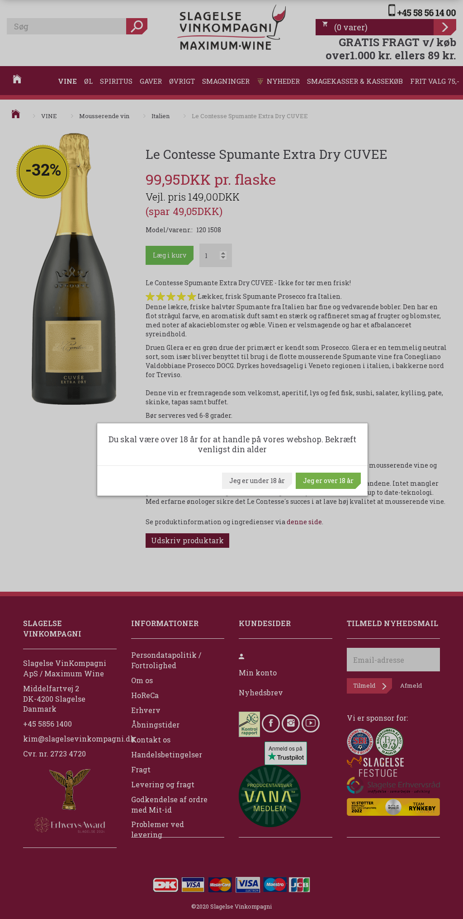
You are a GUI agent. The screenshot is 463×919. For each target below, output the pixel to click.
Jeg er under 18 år (257, 480)
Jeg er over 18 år (328, 480)
